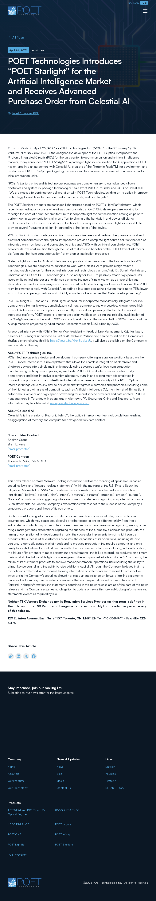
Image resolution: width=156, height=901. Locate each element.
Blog (59, 773)
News (60, 766)
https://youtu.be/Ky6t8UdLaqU (70, 340)
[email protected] (19, 449)
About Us (13, 773)
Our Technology (18, 787)
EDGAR (120, 787)
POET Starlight (64, 844)
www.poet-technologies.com (69, 403)
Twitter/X (110, 780)
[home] (24, 10)
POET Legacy (63, 824)
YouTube (110, 773)
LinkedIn (110, 766)
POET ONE (14, 834)
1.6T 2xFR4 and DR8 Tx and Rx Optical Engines (26, 812)
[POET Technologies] (24, 882)
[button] (144, 10)
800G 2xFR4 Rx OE (67, 810)
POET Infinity (62, 834)
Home (11, 766)
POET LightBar (16, 844)
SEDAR (109, 787)
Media (60, 780)
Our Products (16, 780)
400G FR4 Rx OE (18, 824)
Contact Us (64, 787)
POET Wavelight (17, 854)
